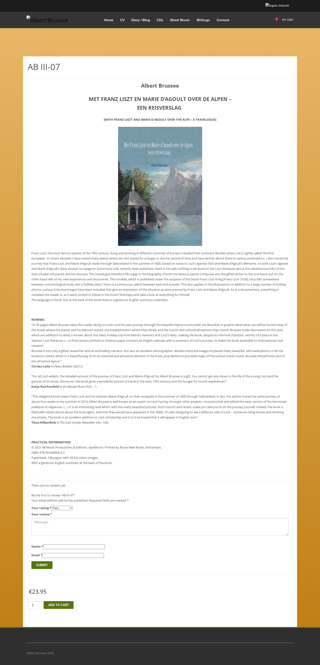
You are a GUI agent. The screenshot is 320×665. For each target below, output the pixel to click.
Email (36, 555)
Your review (41, 514)
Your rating (41, 508)
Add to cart (58, 605)
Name (37, 546)
